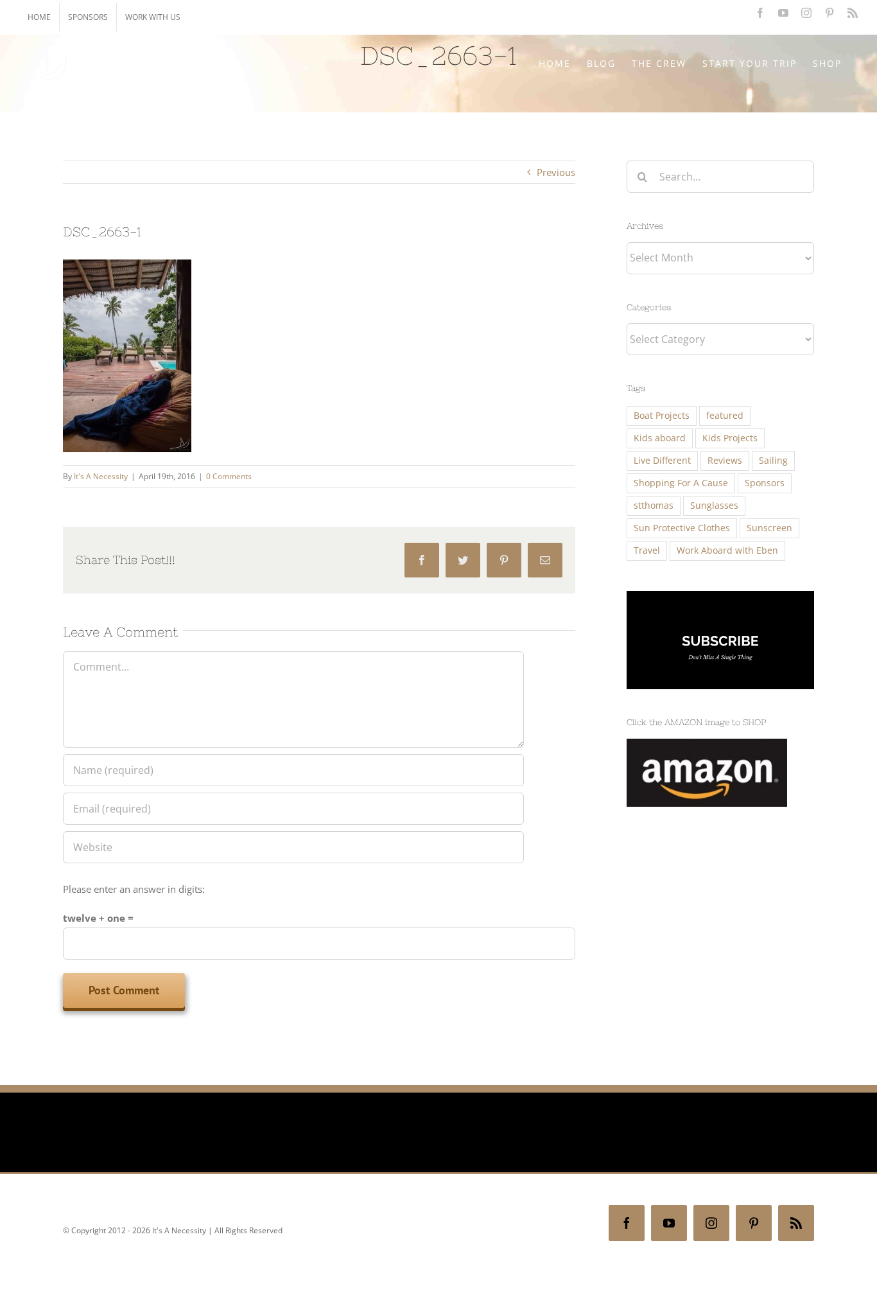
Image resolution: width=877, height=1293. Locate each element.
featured (724, 415)
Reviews (725, 460)
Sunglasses (714, 505)
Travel (647, 550)
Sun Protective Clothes (682, 528)
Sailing (773, 460)
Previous (556, 172)
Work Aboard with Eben (727, 550)
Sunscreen (769, 528)
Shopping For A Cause (681, 483)
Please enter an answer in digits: (134, 889)
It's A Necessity (101, 476)
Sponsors (765, 483)
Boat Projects (662, 415)
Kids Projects (730, 438)
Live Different (662, 460)
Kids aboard (660, 438)
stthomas (653, 505)
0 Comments (229, 476)
